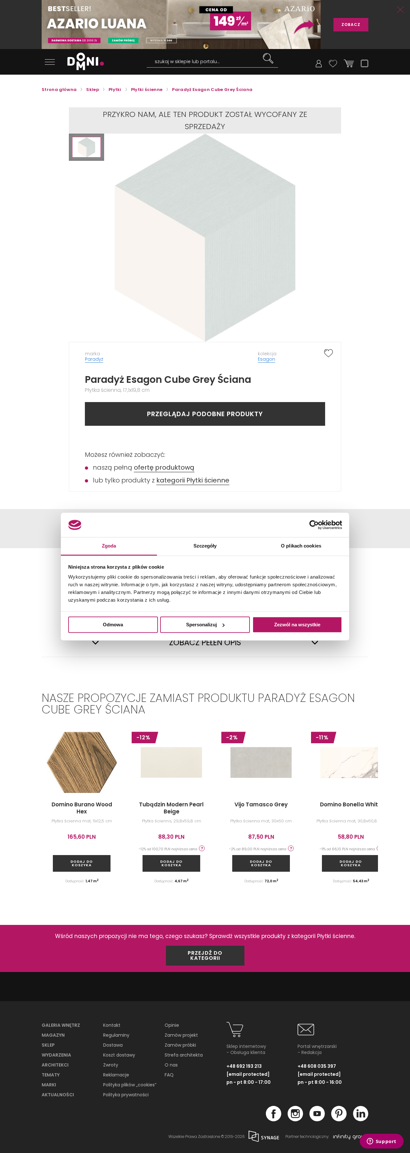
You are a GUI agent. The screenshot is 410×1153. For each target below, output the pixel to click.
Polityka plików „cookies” (129, 1085)
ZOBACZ (350, 24)
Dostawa (113, 1045)
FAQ (169, 1075)
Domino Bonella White (350, 804)
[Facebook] (273, 1119)
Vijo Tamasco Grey (261, 804)
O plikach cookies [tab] (301, 546)
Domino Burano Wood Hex (82, 808)
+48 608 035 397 (317, 1066)
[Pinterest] (339, 1119)
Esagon (266, 359)
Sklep (48, 1045)
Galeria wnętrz (61, 1025)
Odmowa (113, 624)
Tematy (51, 1075)
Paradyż (94, 359)
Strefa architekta (184, 1055)
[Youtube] (317, 1119)
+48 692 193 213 (244, 1066)
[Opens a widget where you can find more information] (381, 1142)
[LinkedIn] (360, 1119)
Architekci (55, 1065)
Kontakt (111, 1025)
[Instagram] (295, 1119)
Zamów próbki (180, 1045)
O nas (171, 1065)
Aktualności (58, 1094)
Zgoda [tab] (109, 546)
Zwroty (110, 1065)
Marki (49, 1085)
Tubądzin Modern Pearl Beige (171, 808)
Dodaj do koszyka (81, 863)
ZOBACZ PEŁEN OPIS (205, 642)
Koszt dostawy (119, 1055)
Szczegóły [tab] (205, 546)
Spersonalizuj (201, 624)
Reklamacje (116, 1075)
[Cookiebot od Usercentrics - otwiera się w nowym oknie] (314, 525)
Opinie (172, 1025)
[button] (86, 147)
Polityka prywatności (126, 1094)
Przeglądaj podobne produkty (205, 413)
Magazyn (53, 1035)
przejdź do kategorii (205, 955)
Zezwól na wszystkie (297, 624)
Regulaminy (116, 1035)
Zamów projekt (181, 1035)
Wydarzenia (56, 1055)
